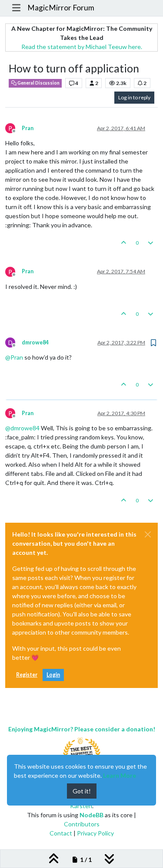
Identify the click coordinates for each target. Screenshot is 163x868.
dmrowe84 (35, 342)
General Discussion (38, 82)
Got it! (82, 791)
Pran (27, 128)
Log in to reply (134, 97)
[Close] (148, 534)
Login (53, 674)
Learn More (119, 775)
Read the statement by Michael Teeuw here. (81, 46)
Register (26, 674)
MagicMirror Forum (60, 7)
